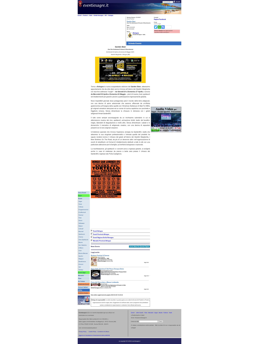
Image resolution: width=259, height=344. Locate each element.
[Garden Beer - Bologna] (120, 82)
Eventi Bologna (98, 231)
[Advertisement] (108, 31)
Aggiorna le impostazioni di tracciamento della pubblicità (94, 335)
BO (106, 15)
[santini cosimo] (106, 197)
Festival (85, 15)
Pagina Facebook (160, 19)
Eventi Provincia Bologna (101, 234)
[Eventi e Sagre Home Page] (80, 6)
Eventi (79, 15)
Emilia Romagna (98, 15)
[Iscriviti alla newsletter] (84, 304)
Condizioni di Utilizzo (103, 331)
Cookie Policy (92, 331)
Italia (90, 15)
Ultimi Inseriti (139, 312)
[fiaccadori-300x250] (166, 131)
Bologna (110, 15)
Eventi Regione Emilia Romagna (103, 237)
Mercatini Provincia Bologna (102, 241)
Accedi (178, 2)
